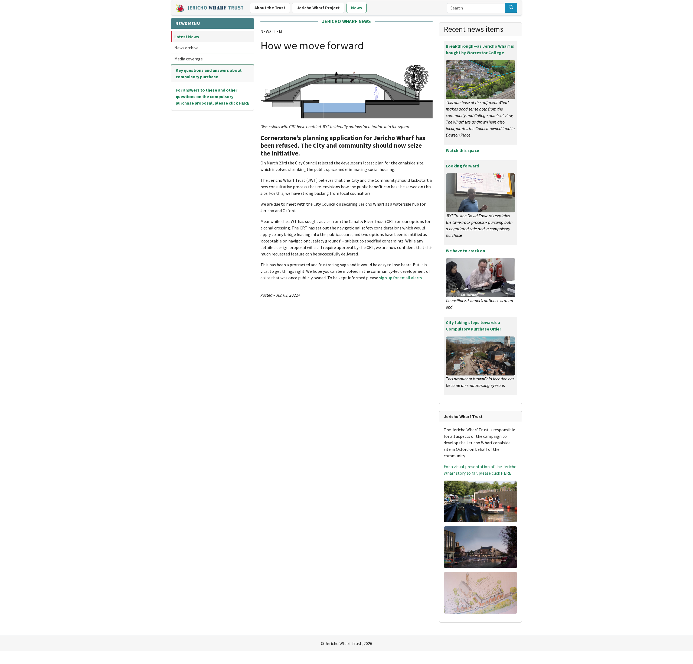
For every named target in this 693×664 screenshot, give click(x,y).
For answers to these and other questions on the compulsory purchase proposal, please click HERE (212, 96)
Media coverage (188, 58)
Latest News (186, 36)
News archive (186, 47)
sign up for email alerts (400, 277)
